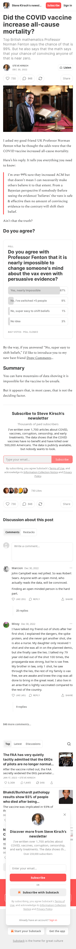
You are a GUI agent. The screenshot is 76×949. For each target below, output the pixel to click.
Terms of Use (56, 468)
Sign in (68, 5)
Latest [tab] (18, 744)
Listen (67, 67)
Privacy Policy (44, 909)
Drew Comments (39, 357)
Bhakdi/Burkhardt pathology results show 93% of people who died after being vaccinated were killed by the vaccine (27, 797)
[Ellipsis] (71, 568)
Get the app (57, 931)
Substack (19, 941)
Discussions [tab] (33, 744)
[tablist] (20, 532)
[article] (38, 768)
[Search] (69, 744)
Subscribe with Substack (41, 892)
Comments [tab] (12, 532)
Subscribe (53, 5)
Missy (15, 624)
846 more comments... (17, 724)
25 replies (22, 610)
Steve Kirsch (20, 65)
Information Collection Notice (41, 472)
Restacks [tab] (28, 532)
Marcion (17, 568)
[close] (65, 814)
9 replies (21, 707)
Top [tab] (7, 744)
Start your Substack (27, 931)
